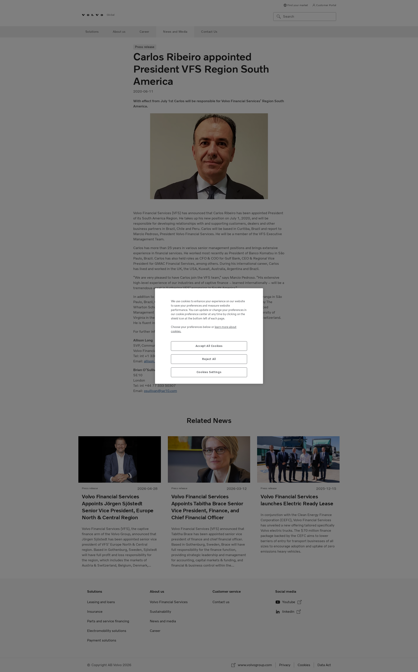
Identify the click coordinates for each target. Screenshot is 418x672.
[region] (209, 336)
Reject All (209, 359)
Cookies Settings (209, 372)
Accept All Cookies (209, 346)
